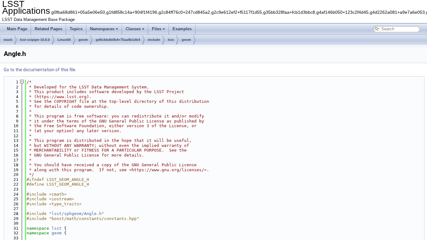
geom (83, 40)
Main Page (17, 29)
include (154, 40)
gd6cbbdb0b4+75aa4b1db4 (118, 40)
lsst (171, 40)
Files (156, 29)
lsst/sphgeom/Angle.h (77, 213)
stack (7, 40)
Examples (182, 29)
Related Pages (48, 29)
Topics (76, 29)
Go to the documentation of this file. (40, 69)
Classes (133, 29)
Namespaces (102, 29)
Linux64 (64, 40)
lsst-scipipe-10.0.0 (35, 40)
